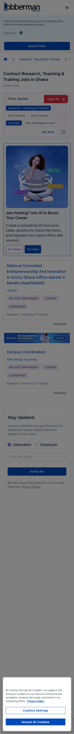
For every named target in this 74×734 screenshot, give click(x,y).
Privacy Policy (35, 701)
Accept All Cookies (36, 722)
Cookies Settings (35, 710)
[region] (37, 704)
